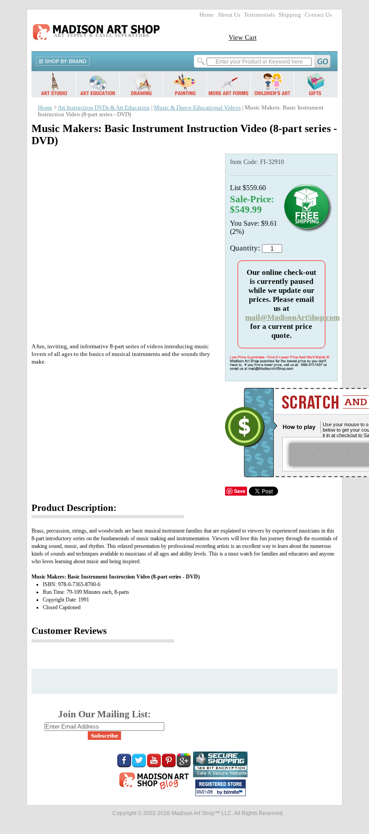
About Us (228, 15)
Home (206, 15)
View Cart (242, 37)
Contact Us (318, 15)
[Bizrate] (234, 792)
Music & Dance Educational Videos (197, 108)
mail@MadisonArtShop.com (292, 317)
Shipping (290, 15)
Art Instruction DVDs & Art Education (104, 108)
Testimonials (259, 15)
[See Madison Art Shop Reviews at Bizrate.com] (220, 787)
